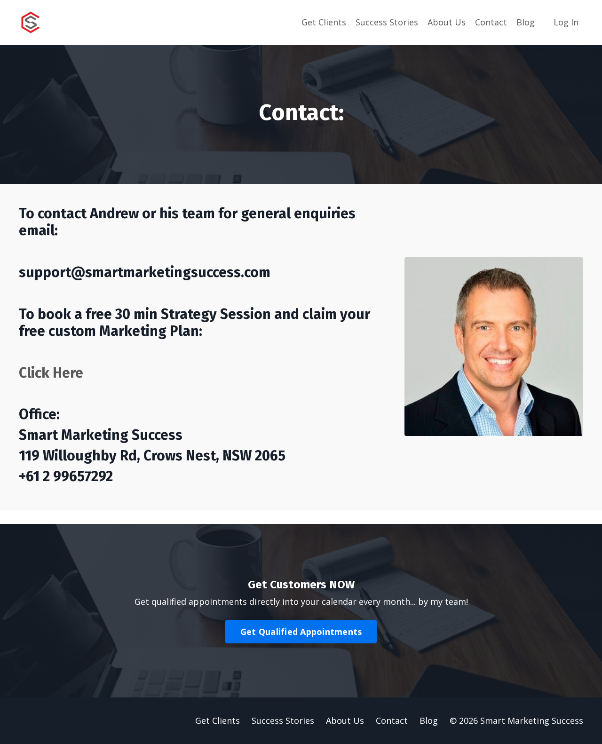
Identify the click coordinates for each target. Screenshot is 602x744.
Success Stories (387, 22)
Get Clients (323, 22)
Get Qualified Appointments (301, 631)
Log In (566, 22)
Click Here (51, 372)
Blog (525, 22)
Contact (491, 22)
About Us (447, 22)
